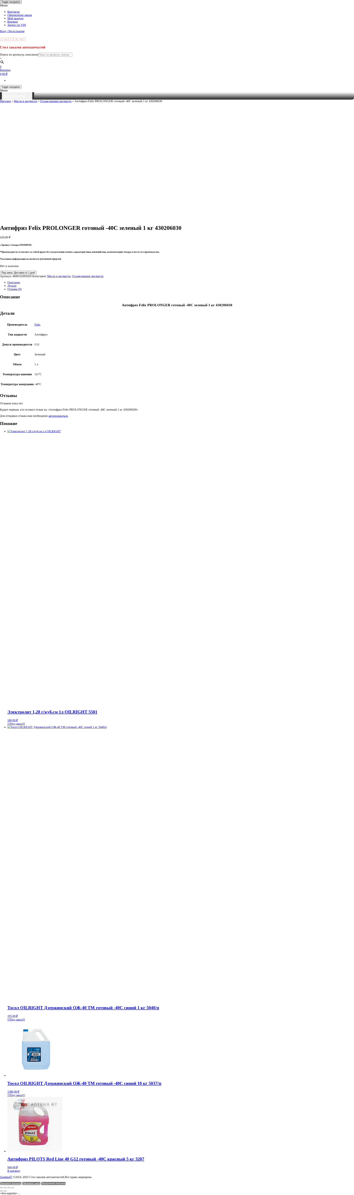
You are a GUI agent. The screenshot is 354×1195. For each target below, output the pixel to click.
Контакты (13, 11)
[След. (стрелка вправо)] (5, 1191)
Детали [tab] (11, 285)
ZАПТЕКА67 (13, 39)
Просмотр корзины (10, 1183)
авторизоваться (58, 415)
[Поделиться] (8, 1187)
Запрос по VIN (16, 25)
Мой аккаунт (15, 18)
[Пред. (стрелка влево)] (1, 1191)
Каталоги (14, 96)
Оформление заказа (19, 15)
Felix (37, 324)
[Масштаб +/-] (1, 1187)
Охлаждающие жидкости (56, 101)
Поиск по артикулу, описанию (19, 54)
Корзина (12, 21)
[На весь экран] (5, 1187)
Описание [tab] (13, 282)
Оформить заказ (31, 1183)
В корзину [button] (13, 1170)
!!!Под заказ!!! (16, 723)
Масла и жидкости (25, 101)
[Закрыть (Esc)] (12, 1187)
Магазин (5, 101)
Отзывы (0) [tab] (14, 289)
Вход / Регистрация (12, 31)
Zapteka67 (6, 1177)
